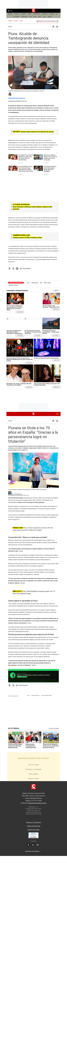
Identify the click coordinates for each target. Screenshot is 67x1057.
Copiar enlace (26, 246)
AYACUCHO (16, 14)
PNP (41, 260)
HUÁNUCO (51, 14)
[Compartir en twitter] (57, 26)
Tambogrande (34, 260)
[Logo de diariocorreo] (33, 11)
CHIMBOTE (23, 14)
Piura (10, 26)
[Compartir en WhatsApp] (17, 246)
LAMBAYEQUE (24, 16)
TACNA (44, 16)
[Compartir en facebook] (53, 26)
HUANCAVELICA (36, 14)
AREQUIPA (10, 14)
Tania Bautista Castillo (16, 98)
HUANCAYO (44, 14)
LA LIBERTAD (16, 16)
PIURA (35, 16)
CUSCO (29, 14)
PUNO (39, 16)
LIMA (30, 16)
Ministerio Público (13, 263)
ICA (56, 14)
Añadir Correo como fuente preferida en (47, 21)
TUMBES (50, 16)
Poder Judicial (47, 260)
